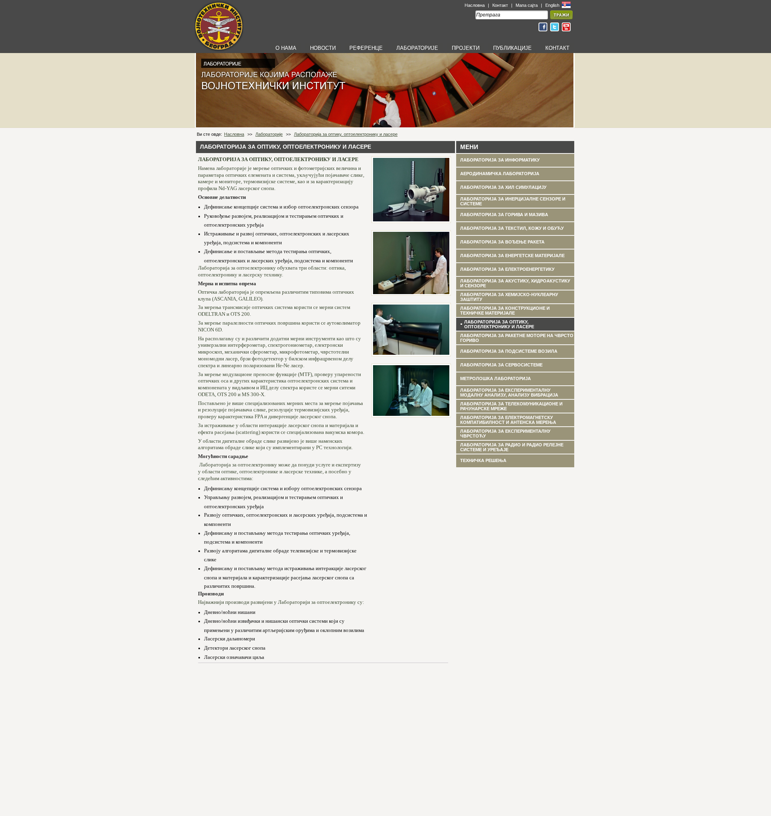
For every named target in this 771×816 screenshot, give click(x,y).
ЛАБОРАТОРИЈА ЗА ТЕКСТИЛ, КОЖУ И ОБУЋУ (512, 228)
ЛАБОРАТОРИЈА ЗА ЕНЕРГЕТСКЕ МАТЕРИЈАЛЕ (512, 255)
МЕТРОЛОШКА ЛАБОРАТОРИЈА (495, 378)
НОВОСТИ (323, 48)
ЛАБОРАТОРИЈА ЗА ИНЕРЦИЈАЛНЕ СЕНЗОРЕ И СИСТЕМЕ (512, 201)
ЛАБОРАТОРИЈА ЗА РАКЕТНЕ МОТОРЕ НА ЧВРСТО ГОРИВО (516, 338)
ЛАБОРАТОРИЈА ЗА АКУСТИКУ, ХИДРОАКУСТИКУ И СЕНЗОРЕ (515, 283)
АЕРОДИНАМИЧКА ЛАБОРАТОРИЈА (499, 173)
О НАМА (285, 48)
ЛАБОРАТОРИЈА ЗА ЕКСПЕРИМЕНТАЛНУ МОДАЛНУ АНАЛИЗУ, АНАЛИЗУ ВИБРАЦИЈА (509, 392)
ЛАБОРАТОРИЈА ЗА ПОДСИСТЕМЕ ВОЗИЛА (508, 351)
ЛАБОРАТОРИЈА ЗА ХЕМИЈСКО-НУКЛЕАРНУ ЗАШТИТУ (509, 297)
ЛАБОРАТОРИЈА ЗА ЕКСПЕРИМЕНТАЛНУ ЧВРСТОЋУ (505, 433)
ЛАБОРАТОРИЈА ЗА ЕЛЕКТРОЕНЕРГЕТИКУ (507, 269)
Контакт (500, 5)
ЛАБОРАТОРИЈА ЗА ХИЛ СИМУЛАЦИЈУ (503, 187)
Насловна (475, 5)
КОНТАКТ (557, 48)
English (553, 5)
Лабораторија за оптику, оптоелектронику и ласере (346, 134)
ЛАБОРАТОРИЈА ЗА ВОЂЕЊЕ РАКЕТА (502, 241)
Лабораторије (269, 134)
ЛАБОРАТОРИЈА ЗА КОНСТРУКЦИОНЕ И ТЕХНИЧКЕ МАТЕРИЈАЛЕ (505, 310)
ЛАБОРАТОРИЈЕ (417, 48)
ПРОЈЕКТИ (465, 48)
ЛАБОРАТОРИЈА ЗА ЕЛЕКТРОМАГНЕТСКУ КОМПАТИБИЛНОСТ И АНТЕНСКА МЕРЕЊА (508, 420)
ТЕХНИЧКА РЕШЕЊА (483, 460)
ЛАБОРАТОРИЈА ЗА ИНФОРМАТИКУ (500, 159)
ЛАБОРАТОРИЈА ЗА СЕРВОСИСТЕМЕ (501, 364)
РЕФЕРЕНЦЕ (366, 48)
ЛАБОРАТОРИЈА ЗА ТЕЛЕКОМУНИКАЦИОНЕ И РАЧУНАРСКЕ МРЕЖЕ (511, 406)
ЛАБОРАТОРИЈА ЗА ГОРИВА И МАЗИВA (504, 214)
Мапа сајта (527, 5)
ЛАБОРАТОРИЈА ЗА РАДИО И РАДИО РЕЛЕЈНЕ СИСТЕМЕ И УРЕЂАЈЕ (511, 447)
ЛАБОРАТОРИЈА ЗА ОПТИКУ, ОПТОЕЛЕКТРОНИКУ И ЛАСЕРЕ (499, 324)
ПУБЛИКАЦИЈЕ (512, 48)
